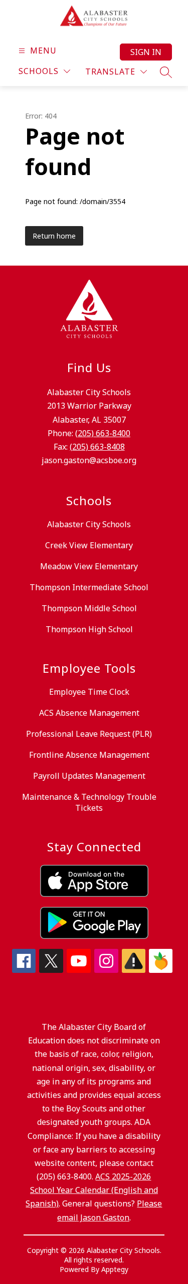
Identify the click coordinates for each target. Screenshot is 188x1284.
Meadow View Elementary (89, 566)
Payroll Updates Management (89, 775)
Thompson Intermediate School (89, 587)
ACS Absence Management (89, 712)
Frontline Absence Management (89, 754)
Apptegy (114, 1269)
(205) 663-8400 (102, 433)
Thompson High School (89, 629)
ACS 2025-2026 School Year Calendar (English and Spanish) (92, 1190)
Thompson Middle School (89, 608)
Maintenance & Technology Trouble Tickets (89, 802)
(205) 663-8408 (97, 446)
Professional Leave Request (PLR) (89, 733)
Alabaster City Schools (89, 524)
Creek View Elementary (89, 545)
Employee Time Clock (89, 691)
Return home (54, 236)
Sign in (145, 52)
